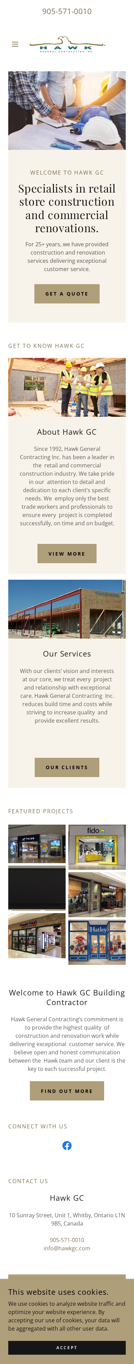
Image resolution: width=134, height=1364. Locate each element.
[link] (67, 44)
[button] (17, 44)
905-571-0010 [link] (67, 11)
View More (67, 553)
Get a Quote (67, 293)
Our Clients (67, 767)
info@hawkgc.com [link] (67, 1248)
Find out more (67, 1091)
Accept (66, 1348)
